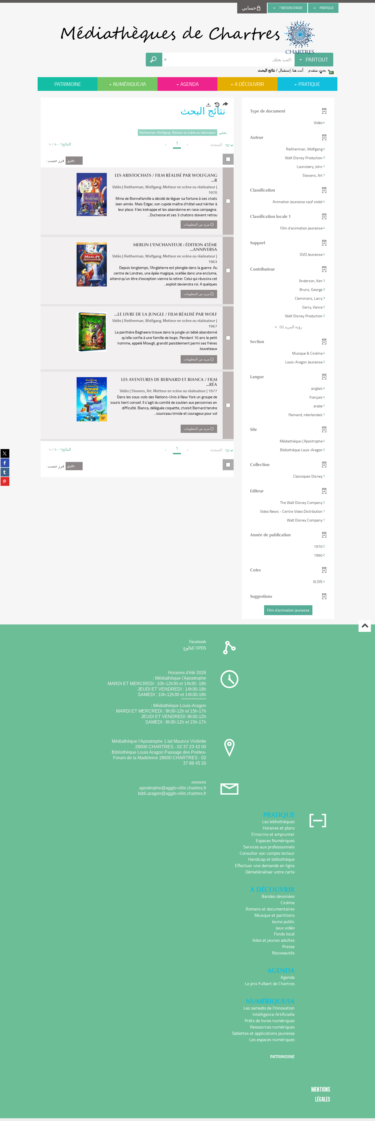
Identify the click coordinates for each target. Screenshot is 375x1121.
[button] (288, 123)
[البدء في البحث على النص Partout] (154, 59)
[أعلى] (365, 626)
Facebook (197, 641)
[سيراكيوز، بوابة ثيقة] (187, 37)
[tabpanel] (187, 359)
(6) (290, 326)
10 (227, 145)
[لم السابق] (188, 145)
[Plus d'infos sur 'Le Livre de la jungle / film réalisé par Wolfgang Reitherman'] (92, 332)
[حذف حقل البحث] (166, 59)
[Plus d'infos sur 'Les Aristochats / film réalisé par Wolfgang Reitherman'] (92, 194)
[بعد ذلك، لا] (166, 145)
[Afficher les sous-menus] (314, 8)
